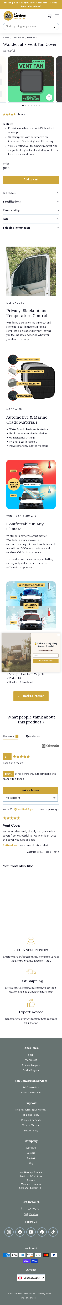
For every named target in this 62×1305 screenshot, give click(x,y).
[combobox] (31, 26)
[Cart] (49, 16)
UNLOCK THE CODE (46, 661)
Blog (31, 1163)
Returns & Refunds (31, 1120)
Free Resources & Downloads (30, 1109)
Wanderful (9, 50)
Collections (18, 37)
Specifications (12, 201)
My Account (31, 1060)
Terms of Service (31, 1125)
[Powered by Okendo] (50, 746)
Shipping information (16, 227)
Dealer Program (31, 1070)
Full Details (10, 193)
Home (6, 37)
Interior (31, 37)
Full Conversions (31, 1087)
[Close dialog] (58, 634)
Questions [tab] (33, 736)
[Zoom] (49, 97)
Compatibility (11, 210)
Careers (31, 1153)
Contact (31, 1158)
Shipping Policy (31, 1115)
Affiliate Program (31, 1065)
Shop (31, 1054)
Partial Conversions (31, 1092)
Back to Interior (33, 696)
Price (6, 163)
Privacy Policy (31, 1130)
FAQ (5, 218)
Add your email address (45, 650)
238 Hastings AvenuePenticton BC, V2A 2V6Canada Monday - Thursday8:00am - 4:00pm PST (31, 1180)
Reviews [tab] (10, 736)
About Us (31, 1148)
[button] (14, 114)
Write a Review (30, 790)
